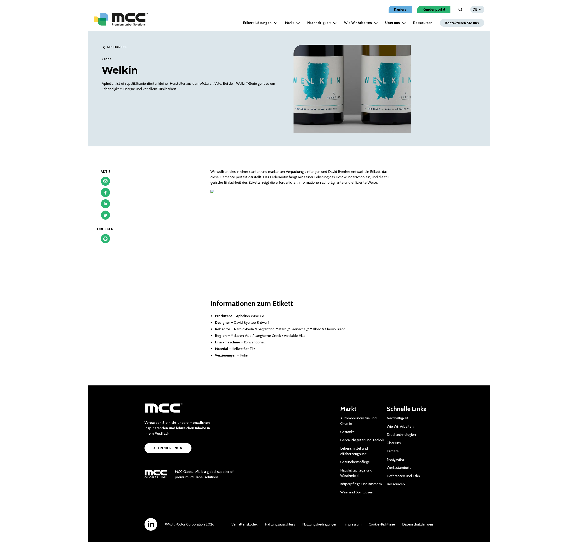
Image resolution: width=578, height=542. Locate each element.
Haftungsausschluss (280, 524)
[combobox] (477, 9)
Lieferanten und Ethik (403, 476)
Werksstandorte (399, 467)
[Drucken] (105, 239)
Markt (289, 23)
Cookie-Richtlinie (382, 524)
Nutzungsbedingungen (319, 524)
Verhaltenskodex (244, 524)
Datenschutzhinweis (418, 524)
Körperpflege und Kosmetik (361, 484)
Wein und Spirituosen (356, 492)
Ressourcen (422, 23)
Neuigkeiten (396, 459)
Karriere (400, 9)
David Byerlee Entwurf (251, 322)
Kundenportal (434, 9)
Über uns (392, 23)
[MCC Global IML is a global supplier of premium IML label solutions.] (156, 474)
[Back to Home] (121, 19)
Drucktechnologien (401, 434)
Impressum (353, 524)
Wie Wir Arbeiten (358, 23)
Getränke (347, 432)
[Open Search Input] (460, 9)
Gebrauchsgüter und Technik (362, 440)
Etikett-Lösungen (257, 23)
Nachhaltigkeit (319, 23)
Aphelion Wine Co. (250, 316)
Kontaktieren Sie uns (462, 23)
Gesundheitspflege (355, 462)
